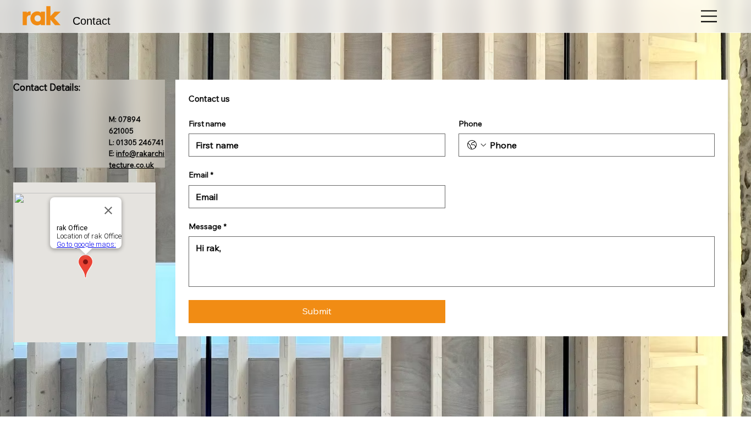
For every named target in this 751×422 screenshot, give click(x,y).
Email (201, 175)
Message (208, 226)
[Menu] (709, 16)
